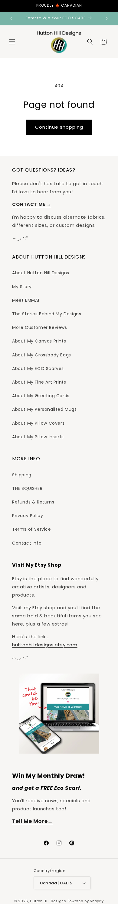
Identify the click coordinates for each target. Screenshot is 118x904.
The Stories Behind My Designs (46, 314)
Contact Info (26, 543)
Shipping (21, 475)
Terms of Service (31, 529)
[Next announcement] (106, 18)
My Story (22, 287)
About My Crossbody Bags (41, 355)
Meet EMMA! (25, 300)
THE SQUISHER (27, 488)
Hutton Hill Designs (48, 901)
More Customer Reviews (39, 327)
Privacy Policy (27, 516)
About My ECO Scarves (38, 368)
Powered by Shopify (85, 901)
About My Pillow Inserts (38, 437)
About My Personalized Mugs (44, 409)
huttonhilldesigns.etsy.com (44, 645)
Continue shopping (59, 127)
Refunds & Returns (33, 502)
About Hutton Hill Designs (40, 273)
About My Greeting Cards (41, 396)
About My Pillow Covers (38, 423)
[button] (12, 41)
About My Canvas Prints (39, 341)
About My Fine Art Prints (39, 382)
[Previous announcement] (11, 18)
